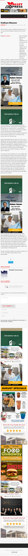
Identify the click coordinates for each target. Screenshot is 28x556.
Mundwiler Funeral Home (18, 25)
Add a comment (5, 281)
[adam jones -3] (11, 75)
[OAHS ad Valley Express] (14, 433)
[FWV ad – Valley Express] (11, 354)
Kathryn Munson (9, 23)
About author (5, 266)
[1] (11, 95)
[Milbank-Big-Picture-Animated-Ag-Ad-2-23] (11, 115)
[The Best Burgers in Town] (11, 471)
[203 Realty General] (11, 507)
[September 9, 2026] (11, 453)
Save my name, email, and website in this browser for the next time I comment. (13, 321)
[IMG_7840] (14, 403)
